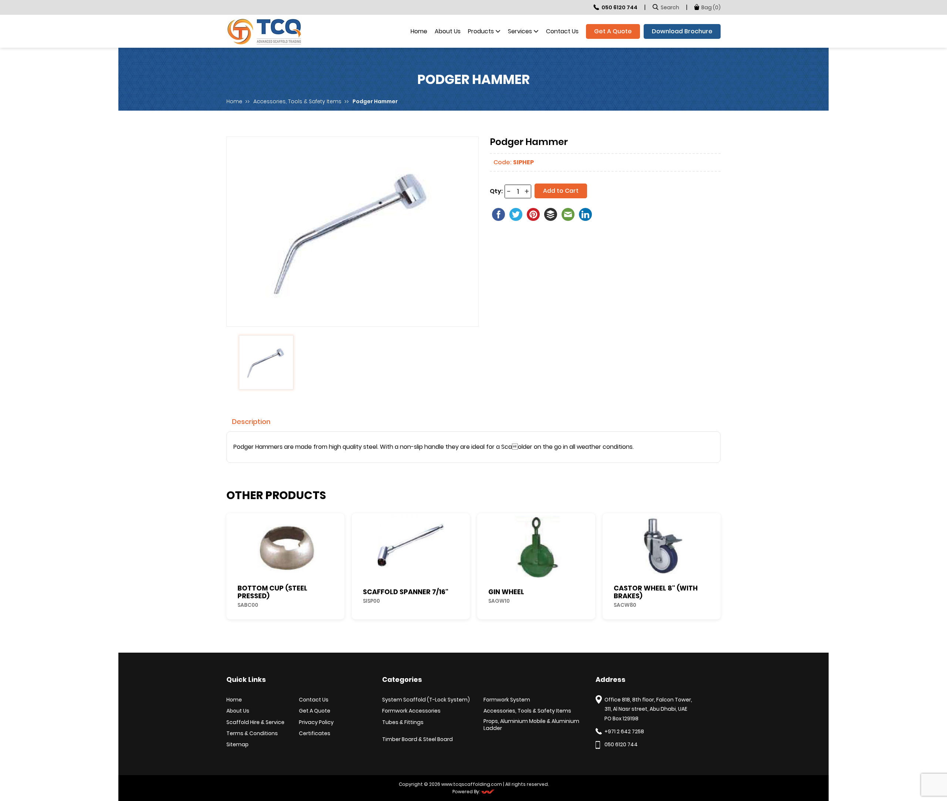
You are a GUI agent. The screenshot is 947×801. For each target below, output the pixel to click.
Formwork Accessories (411, 710)
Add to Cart (561, 190)
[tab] (251, 422)
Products (481, 31)
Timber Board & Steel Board (417, 739)
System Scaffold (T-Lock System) (426, 699)
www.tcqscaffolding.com (471, 784)
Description (251, 421)
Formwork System (506, 699)
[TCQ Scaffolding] (264, 31)
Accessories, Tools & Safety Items (297, 101)
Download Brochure (682, 31)
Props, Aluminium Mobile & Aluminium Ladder (531, 725)
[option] (352, 231)
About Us (448, 31)
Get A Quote (613, 31)
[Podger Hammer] (352, 230)
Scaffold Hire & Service (255, 722)
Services (520, 31)
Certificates (314, 733)
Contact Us (562, 31)
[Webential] (487, 791)
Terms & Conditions (252, 733)
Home (419, 31)
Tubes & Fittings (403, 722)
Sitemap (237, 744)
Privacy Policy (316, 722)
